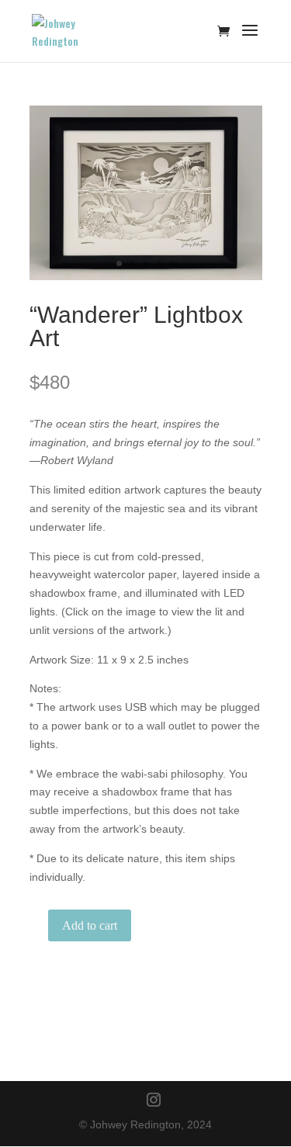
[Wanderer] (145, 276)
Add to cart (89, 925)
